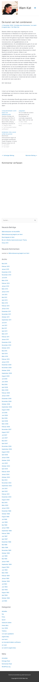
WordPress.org (6, 666)
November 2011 (6, 314)
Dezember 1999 (6, 511)
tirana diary (5, 625)
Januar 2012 (5, 308)
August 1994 (5, 567)
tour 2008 (5, 628)
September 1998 (7, 530)
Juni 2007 (5, 438)
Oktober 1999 (6, 514)
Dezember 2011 (6, 311)
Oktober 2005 (6, 460)
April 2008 (5, 421)
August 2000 (5, 499)
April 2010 (5, 353)
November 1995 (6, 550)
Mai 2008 (4, 418)
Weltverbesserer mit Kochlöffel (11, 231)
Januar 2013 (5, 291)
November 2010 (6, 345)
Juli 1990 (4, 601)
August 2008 (5, 409)
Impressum (27, 675)
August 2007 (5, 432)
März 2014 (5, 280)
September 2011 (6, 320)
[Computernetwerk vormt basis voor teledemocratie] (10, 120)
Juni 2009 (5, 381)
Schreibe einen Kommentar (22, 25)
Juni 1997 (4, 536)
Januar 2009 (5, 395)
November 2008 (6, 401)
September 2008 (7, 407)
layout (3, 619)
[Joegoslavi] (27, 118)
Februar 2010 (6, 359)
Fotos (3, 617)
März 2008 (5, 424)
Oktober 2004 (6, 466)
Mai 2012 (4, 297)
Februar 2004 (6, 471)
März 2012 (5, 303)
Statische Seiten (6, 622)
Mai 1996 (4, 544)
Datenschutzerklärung (14, 675)
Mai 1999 (4, 525)
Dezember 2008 (6, 398)
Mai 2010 (4, 351)
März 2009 (5, 390)
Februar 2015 (5, 266)
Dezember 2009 (6, 364)
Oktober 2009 (6, 370)
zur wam (4, 645)
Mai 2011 (4, 328)
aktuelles (4, 611)
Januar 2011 (5, 339)
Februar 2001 (6, 494)
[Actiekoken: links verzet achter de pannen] (10, 139)
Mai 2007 (4, 440)
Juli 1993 (4, 584)
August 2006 (5, 452)
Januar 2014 (5, 286)
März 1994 (5, 573)
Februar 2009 (6, 393)
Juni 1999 (5, 522)
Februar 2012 (5, 305)
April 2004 (5, 468)
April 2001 (5, 491)
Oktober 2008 (6, 404)
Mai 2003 (4, 480)
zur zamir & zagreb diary (9, 648)
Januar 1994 (5, 578)
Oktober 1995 (6, 553)
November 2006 (6, 446)
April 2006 (5, 454)
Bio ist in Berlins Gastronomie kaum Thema (14, 240)
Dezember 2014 (6, 272)
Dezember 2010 (6, 342)
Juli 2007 (4, 435)
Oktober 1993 (6, 581)
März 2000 (5, 505)
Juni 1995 (4, 556)
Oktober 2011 (5, 317)
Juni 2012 (4, 294)
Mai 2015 (4, 263)
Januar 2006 (5, 457)
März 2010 (5, 356)
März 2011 (5, 334)
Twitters (4, 631)
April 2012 (5, 300)
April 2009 (5, 387)
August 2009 (5, 376)
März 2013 (5, 289)
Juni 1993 (5, 587)
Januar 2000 (5, 508)
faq (3, 614)
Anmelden (5, 658)
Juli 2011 (4, 322)
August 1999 (5, 516)
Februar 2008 (6, 426)
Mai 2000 (4, 502)
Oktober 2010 (6, 348)
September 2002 (7, 485)
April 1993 (5, 589)
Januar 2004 (5, 474)
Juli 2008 (4, 412)
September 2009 (7, 373)
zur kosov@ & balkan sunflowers (11, 642)
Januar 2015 (5, 269)
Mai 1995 (4, 558)
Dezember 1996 (6, 542)
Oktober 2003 (6, 477)
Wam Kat (25, 8)
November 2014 (6, 275)
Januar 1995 (5, 561)
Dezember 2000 (6, 497)
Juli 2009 (4, 379)
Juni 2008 (5, 415)
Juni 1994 (5, 570)
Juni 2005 (5, 463)
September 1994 (7, 564)
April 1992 (5, 595)
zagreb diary (5, 636)
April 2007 (5, 443)
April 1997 (5, 539)
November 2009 (6, 367)
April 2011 (4, 331)
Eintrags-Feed (6, 661)
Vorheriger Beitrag (8, 155)
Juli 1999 (4, 519)
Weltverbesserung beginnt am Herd (12, 234)
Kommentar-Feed (7, 664)
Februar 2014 (6, 283)
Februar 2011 (5, 336)
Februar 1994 (6, 575)
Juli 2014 (4, 277)
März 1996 (5, 547)
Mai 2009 (4, 384)
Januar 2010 (5, 362)
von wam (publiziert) (8, 634)
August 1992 (5, 592)
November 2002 (6, 483)
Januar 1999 (5, 528)
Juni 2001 (4, 488)
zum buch (5, 639)
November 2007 (6, 429)
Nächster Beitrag (31, 155)
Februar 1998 (6, 533)
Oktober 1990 (6, 598)
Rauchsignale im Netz (8, 237)
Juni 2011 (4, 325)
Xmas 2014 (5, 243)
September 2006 (7, 449)
